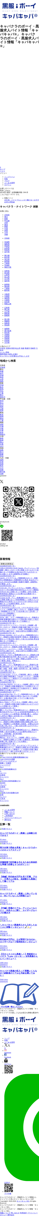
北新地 (8, 348)
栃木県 (7, 257)
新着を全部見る (7, 564)
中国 (6, 229)
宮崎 (1, 470)
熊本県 (7, 333)
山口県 (7, 312)
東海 (6, 225)
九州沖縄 (6, 233)
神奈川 (2, 397)
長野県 (7, 271)
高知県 (7, 325)
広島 (1, 444)
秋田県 (7, 250)
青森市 (27, 348)
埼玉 (1, 391)
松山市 (17, 348)
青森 (1, 371)
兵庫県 (7, 300)
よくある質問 (9, 810)
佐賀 (1, 462)
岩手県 (7, 252)
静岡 (1, 416)
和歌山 (2, 434)
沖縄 (1, 474)
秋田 (1, 377)
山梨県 (7, 275)
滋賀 (1, 424)
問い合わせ (15, 1213)
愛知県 (7, 286)
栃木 (1, 387)
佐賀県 (7, 341)
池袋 (22, 348)
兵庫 (1, 430)
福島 (1, 381)
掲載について (9, 812)
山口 (1, 446)
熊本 (1, 466)
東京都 (7, 255)
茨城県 (7, 265)
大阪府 (7, 294)
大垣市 (2, 348)
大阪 (1, 428)
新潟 (1, 401)
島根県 (7, 315)
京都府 (7, 296)
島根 (1, 440)
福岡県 (7, 329)
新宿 (13, 348)
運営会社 (7, 820)
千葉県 (7, 263)
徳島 (1, 450)
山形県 (7, 248)
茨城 (1, 385)
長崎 (1, 464)
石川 (1, 405)
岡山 (1, 442)
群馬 (1, 389)
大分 (1, 468)
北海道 (7, 215)
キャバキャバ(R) (23, 1201)
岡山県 (7, 310)
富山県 (7, 277)
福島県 (7, 244)
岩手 (1, 373)
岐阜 (1, 415)
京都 (1, 426)
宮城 (1, 375)
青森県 (7, 246)
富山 (1, 403)
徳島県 (7, 323)
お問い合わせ (9, 814)
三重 (1, 420)
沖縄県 (7, 335)
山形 (1, 379)
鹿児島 (2, 472)
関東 (6, 219)
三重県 (7, 288)
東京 (1, 395)
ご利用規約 (8, 816)
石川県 (7, 279)
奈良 (1, 432)
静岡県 (7, 284)
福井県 (7, 281)
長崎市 (33, 348)
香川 (1, 452)
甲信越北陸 (7, 222)
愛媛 (1, 454)
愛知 (1, 418)
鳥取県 (7, 313)
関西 (6, 227)
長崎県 (7, 339)
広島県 (7, 308)
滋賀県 (7, 298)
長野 (1, 411)
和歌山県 (7, 304)
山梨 (1, 409)
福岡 (1, 460)
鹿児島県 (7, 331)
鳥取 (1, 438)
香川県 (7, 319)
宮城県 (7, 242)
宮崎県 (7, 337)
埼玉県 (7, 259)
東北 (6, 217)
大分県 (7, 343)
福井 (1, 407)
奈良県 (7, 302)
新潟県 (7, 273)
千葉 (1, 393)
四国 (6, 231)
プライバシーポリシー (13, 818)
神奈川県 (7, 267)
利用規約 (23, 1213)
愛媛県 (7, 321)
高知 (1, 456)
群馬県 (7, 261)
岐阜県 (7, 290)
